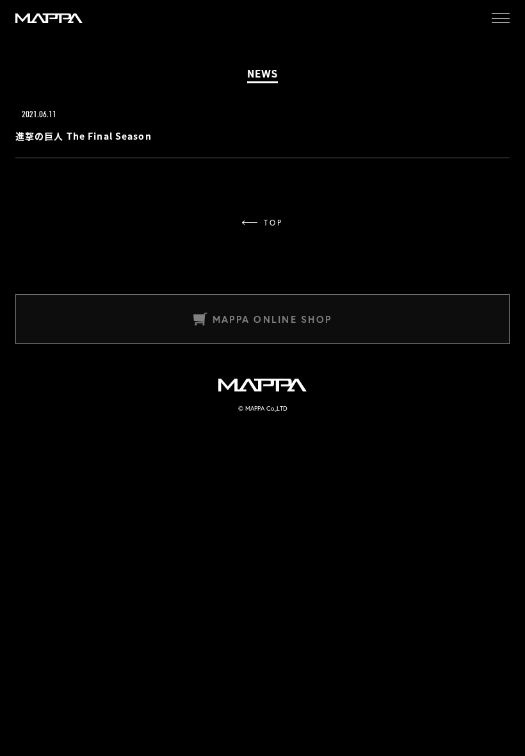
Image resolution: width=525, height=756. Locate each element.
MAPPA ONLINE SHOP (272, 319)
